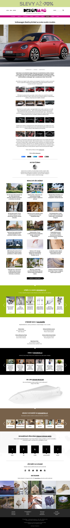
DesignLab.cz (37, 526)
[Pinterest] (37, 470)
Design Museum (38, 379)
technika (47, 16)
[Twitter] (33, 470)
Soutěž (56, 511)
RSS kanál (42, 511)
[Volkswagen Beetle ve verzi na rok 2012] (35, 46)
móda (42, 16)
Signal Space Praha (34, 341)
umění (58, 16)
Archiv (27, 514)
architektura (25, 16)
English (56, 514)
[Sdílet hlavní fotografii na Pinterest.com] (41, 156)
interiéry (14, 10)
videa (11, 10)
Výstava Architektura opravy (49, 329)
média (53, 16)
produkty (37, 16)
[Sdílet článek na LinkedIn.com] (35, 156)
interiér (31, 16)
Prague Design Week (43, 436)
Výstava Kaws (21, 329)
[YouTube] (41, 470)
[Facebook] (25, 470)
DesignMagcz (37, 478)
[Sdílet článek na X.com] (29, 156)
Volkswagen (41, 150)
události (19, 16)
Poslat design (56, 513)
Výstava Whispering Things (21, 335)
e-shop (7, 10)
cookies (44, 522)
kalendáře (41, 322)
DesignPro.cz (43, 413)
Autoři (27, 513)
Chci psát (13, 514)
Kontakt (13, 511)
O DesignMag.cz (27, 511)
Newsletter (42, 514)
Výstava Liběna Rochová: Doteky (49, 335)
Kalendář (42, 513)
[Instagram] (29, 470)
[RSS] (45, 470)
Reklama (13, 513)
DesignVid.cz (37, 353)
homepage (13, 16)
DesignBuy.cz (41, 290)
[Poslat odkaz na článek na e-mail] (47, 156)
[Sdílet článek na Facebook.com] (23, 156)
